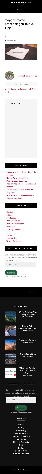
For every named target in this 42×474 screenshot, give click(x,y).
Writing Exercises (13, 241)
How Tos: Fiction (13, 221)
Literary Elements (13, 230)
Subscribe (11, 273)
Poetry (9, 235)
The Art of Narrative (21, 3)
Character (10, 212)
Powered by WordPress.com (21, 470)
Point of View (11, 238)
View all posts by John (28, 76)
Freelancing (11, 218)
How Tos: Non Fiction (15, 224)
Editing (9, 215)
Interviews (10, 227)
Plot (8, 232)
